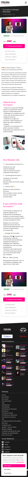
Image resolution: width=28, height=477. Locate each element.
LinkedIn (7, 452)
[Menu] (26, 2)
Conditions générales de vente (11, 431)
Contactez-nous (6, 425)
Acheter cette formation (15, 46)
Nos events (5, 399)
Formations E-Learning (8, 417)
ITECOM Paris (6, 405)
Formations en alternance (9, 415)
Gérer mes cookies (7, 435)
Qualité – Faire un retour (9, 427)
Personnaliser (7, 473)
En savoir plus (20, 462)
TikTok (6, 444)
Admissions (5, 411)
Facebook (7, 447)
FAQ (3, 403)
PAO (14, 14)
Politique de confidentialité (10, 433)
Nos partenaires (6, 401)
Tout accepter (7, 465)
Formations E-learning (7, 14)
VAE (3, 419)
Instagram (7, 449)
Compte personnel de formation (11, 421)
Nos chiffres (5, 397)
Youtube (6, 442)
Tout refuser (7, 469)
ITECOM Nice (6, 407)
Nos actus (5, 423)
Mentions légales (7, 429)
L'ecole (4, 395)
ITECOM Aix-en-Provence (9, 409)
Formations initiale (7, 413)
